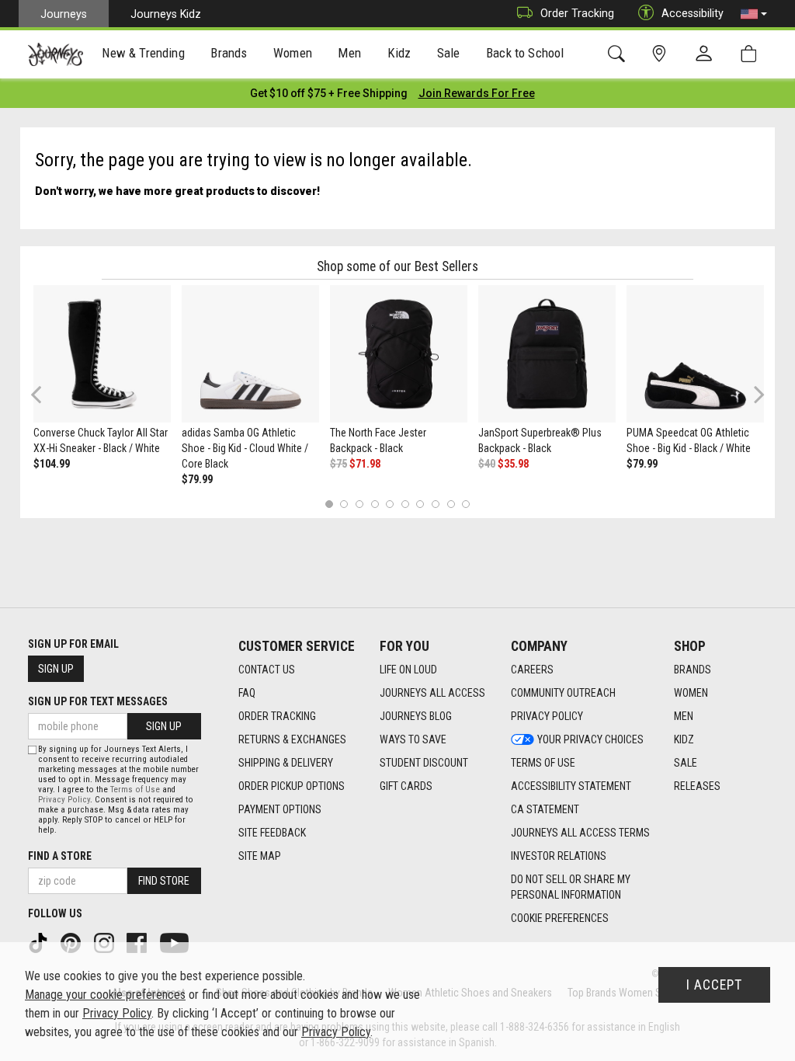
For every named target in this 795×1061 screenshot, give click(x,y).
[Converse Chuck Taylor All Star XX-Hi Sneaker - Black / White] (102, 354)
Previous (46, 400)
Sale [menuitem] (448, 53)
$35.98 (513, 463)
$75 (338, 463)
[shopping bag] (752, 54)
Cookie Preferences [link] (560, 918)
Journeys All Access (432, 693)
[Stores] (662, 54)
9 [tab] (450, 503)
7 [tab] (420, 503)
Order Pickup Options (291, 786)
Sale (685, 763)
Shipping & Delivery (285, 763)
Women (691, 693)
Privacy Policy (547, 716)
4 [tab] (374, 503)
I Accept (714, 985)
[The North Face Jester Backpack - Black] (398, 354)
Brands (692, 669)
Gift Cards (406, 786)
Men (683, 716)
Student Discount (424, 763)
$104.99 (51, 463)
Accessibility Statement (571, 786)
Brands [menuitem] (228, 53)
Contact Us (266, 669)
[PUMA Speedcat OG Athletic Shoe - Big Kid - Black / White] (695, 354)
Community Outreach (563, 693)
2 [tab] (344, 503)
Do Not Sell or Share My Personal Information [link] (570, 887)
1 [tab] (328, 503)
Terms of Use (543, 763)
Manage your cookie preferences (105, 994)
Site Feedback (272, 832)
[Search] (619, 54)
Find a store (60, 856)
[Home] (55, 54)
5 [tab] (390, 503)
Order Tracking (577, 13)
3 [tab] (359, 503)
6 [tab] (404, 503)
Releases (697, 786)
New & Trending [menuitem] (143, 53)
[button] (754, 14)
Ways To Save (413, 739)
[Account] (707, 54)
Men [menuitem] (349, 53)
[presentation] (143, 54)
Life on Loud (408, 669)
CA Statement (545, 809)
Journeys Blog (416, 716)
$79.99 (197, 479)
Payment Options (279, 809)
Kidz (684, 739)
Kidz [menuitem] (399, 53)
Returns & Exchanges (292, 739)
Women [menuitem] (292, 53)
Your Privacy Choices (590, 739)
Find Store (163, 881)
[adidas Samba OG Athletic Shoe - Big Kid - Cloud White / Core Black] (250, 354)
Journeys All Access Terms (580, 832)
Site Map (259, 856)
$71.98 (364, 463)
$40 (486, 463)
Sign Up (56, 669)
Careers (532, 669)
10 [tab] (466, 503)
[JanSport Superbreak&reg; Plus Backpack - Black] (547, 354)
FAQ (246, 693)
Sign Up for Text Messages (98, 701)
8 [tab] (435, 503)
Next (755, 394)
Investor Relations (558, 856)
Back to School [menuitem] (525, 53)
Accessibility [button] (692, 13)
